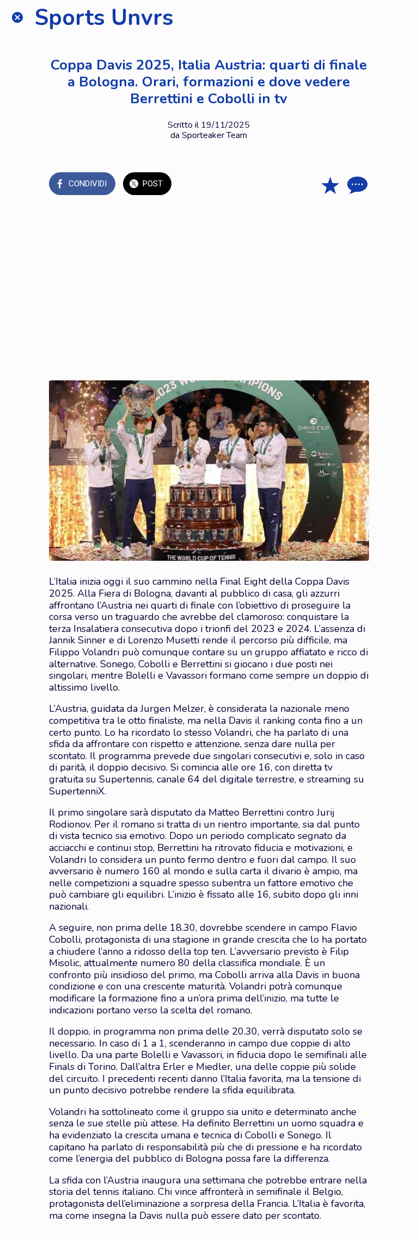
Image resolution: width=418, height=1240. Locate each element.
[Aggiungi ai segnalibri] (330, 185)
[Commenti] (356, 185)
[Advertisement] (209, 288)
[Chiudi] (17, 17)
